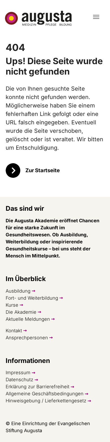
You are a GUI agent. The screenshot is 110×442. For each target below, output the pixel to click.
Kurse (12, 305)
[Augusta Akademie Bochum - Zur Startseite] (38, 18)
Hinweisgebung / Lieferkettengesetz (46, 400)
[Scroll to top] (95, 427)
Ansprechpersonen (27, 337)
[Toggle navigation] (96, 17)
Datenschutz (19, 379)
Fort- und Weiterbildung (32, 298)
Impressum (18, 372)
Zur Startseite (42, 170)
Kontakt (14, 330)
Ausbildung (18, 291)
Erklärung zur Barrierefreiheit (37, 386)
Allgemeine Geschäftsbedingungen (44, 393)
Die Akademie (21, 312)
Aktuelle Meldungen (28, 319)
